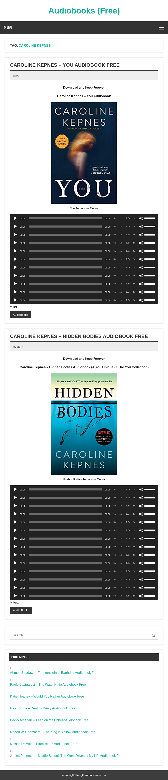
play (16, 75)
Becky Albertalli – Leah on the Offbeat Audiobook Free (49, 720)
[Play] (15, 218)
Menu (8, 27)
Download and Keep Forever (84, 87)
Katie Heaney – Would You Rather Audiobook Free (47, 696)
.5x (114, 218)
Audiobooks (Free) (84, 10)
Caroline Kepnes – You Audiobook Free (65, 65)
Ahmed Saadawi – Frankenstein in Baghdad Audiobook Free (54, 672)
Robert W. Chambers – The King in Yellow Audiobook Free (52, 732)
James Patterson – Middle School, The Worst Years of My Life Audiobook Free (66, 755)
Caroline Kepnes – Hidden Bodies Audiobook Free (79, 336)
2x (134, 218)
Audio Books (21, 610)
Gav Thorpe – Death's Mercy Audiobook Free (42, 708)
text (15, 307)
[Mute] (141, 218)
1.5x (128, 218)
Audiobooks (20, 314)
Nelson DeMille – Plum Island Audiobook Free (43, 744)
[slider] (150, 218)
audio (16, 346)
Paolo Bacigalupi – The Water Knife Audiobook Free (48, 684)
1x (120, 218)
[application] (84, 218)
